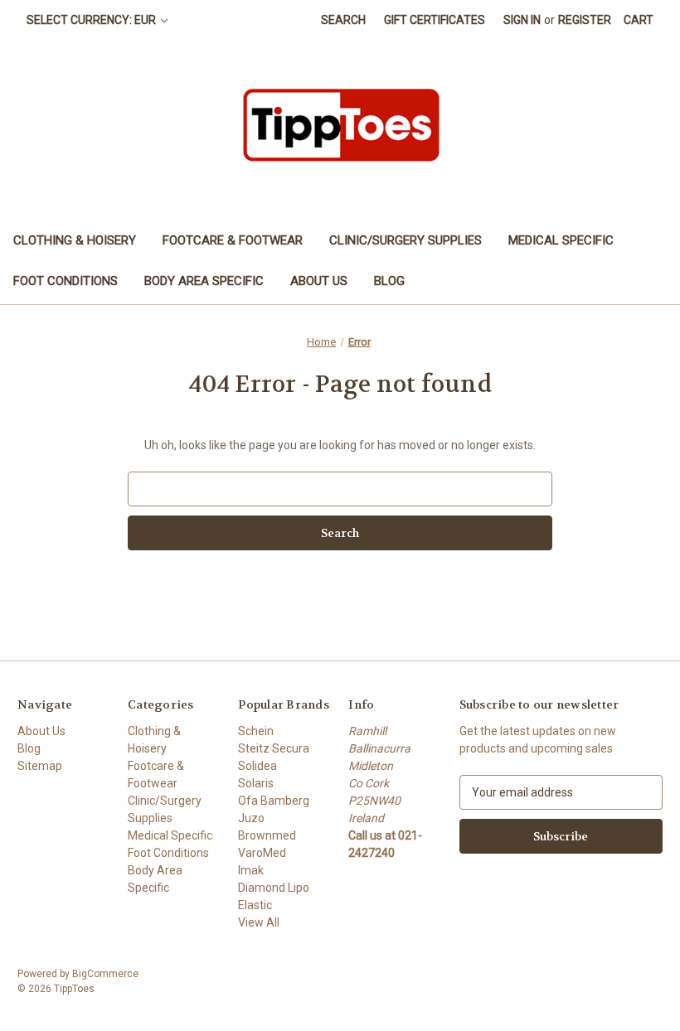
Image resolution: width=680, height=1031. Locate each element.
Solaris (256, 783)
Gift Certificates (434, 20)
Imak (251, 870)
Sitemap (39, 765)
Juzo (251, 818)
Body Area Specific (204, 280)
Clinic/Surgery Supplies (405, 240)
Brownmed (267, 835)
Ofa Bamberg (273, 800)
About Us (318, 280)
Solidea (257, 765)
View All (258, 922)
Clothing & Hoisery (74, 240)
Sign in (522, 20)
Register (584, 20)
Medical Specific (561, 240)
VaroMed (262, 852)
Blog (389, 280)
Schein (256, 731)
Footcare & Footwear (233, 240)
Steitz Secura (273, 748)
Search (343, 20)
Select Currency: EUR (92, 20)
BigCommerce (105, 974)
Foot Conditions (65, 280)
